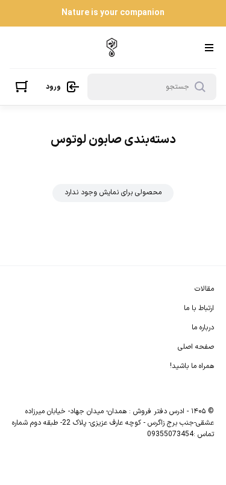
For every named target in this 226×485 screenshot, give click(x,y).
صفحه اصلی (196, 346)
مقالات (204, 289)
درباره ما (203, 327)
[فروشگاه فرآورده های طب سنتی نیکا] (111, 47)
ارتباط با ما (199, 308)
